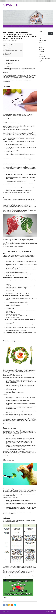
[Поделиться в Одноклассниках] (9, 605)
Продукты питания (9, 46)
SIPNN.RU (10, 5)
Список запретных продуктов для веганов (13, 50)
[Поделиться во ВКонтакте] (7, 605)
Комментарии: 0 (14, 40)
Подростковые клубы (45, 58)
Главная (13, 26)
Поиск (40, 31)
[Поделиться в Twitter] (15, 605)
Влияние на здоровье (8, 51)
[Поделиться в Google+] (12, 605)
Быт (23, 26)
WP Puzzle (51, 611)
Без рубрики (43, 40)
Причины (7, 49)
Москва (42, 49)
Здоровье (28, 26)
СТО (41, 61)
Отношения (35, 26)
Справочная (43, 60)
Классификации (9, 48)
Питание (6, 45)
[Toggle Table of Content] (20, 44)
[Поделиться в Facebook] (4, 605)
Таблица (6, 55)
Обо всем (42, 26)
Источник (5, 597)
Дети (19, 26)
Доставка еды (43, 45)
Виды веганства (7, 53)
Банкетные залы (43, 38)
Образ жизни (7, 54)
